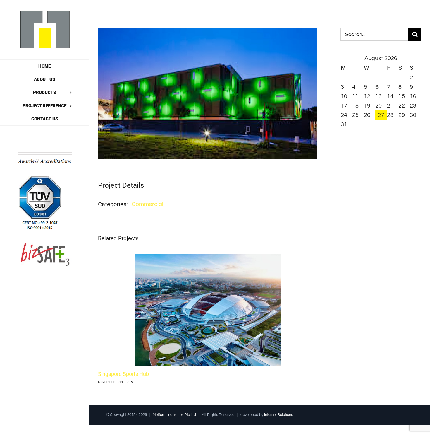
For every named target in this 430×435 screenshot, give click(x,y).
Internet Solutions (278, 415)
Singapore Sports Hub (123, 374)
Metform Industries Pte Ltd (174, 415)
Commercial (147, 204)
